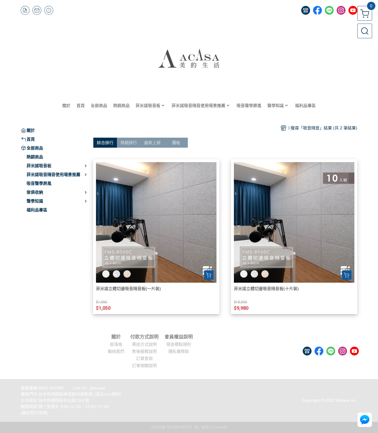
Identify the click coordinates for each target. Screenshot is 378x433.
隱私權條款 (178, 351)
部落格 (116, 344)
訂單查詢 (144, 358)
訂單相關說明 (144, 365)
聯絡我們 (116, 351)
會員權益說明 (178, 337)
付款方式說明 (144, 337)
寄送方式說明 (144, 344)
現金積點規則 (178, 344)
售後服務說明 (144, 351)
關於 (116, 337)
